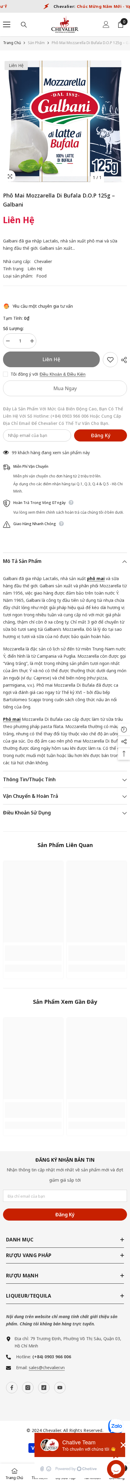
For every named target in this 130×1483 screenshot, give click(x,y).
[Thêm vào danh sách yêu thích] (110, 359)
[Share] (122, 360)
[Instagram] (28, 1387)
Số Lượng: (13, 328)
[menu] (6, 24)
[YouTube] (60, 1387)
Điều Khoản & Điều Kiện (63, 374)
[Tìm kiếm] (24, 24)
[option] (65, 121)
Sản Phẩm (36, 42)
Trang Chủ (12, 42)
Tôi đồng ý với (24, 374)
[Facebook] (12, 1387)
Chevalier (43, 261)
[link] (33, 953)
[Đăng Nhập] (106, 24)
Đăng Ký (100, 435)
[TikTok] (44, 1387)
